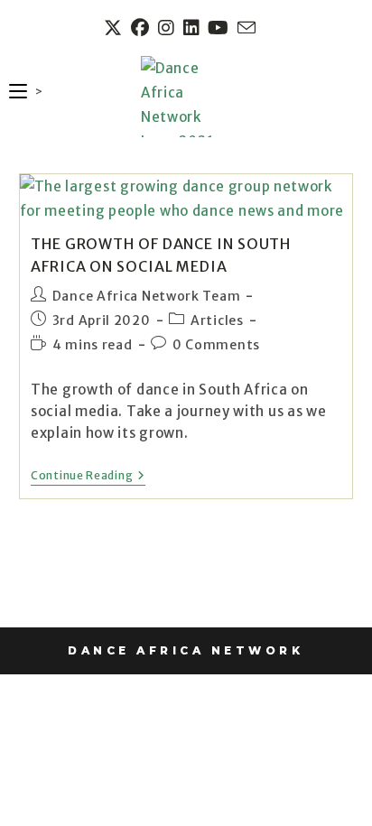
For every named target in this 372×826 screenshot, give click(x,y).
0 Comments (216, 345)
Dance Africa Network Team (146, 296)
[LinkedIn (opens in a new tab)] (194, 28)
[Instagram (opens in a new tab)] (168, 28)
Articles (217, 320)
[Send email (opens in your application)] (246, 27)
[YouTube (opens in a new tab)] (221, 28)
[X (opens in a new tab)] (115, 28)
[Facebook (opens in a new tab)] (142, 28)
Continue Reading (88, 475)
